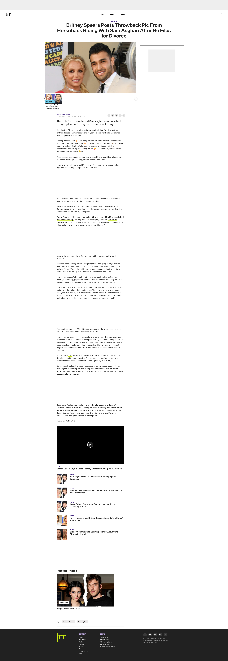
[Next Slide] (135, 98)
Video (112, 14)
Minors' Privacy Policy (108, 647)
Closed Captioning (106, 642)
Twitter (81, 642)
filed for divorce (106, 130)
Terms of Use (104, 637)
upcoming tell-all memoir (68, 374)
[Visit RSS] (165, 635)
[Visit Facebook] (145, 635)
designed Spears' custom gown (83, 415)
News (114, 21)
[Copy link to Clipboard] (123, 115)
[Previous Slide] (44, 98)
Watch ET (124, 14)
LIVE (102, 14)
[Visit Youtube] (160, 634)
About (81, 649)
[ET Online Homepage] (8, 14)
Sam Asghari (93, 130)
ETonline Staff (83, 651)
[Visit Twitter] (150, 635)
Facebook (82, 637)
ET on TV (82, 647)
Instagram (82, 640)
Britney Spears (63, 133)
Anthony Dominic (65, 115)
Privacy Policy (105, 640)
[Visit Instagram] (155, 635)
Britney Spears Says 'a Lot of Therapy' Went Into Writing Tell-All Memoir (89, 469)
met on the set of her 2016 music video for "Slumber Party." (89, 409)
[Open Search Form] (222, 14)
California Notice (106, 644)
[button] (90, 445)
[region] (90, 67)
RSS (80, 654)
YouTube (82, 644)
